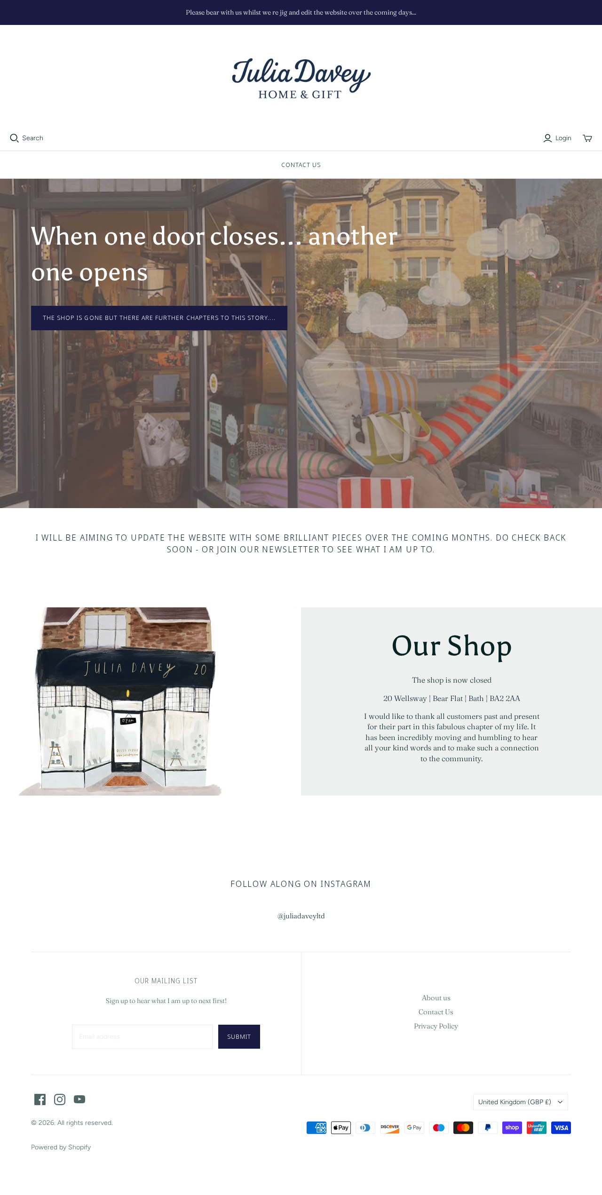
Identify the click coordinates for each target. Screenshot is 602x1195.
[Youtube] (79, 1099)
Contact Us (301, 164)
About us (436, 997)
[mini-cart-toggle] (587, 138)
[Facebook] (40, 1099)
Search (32, 138)
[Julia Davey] (301, 79)
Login (563, 138)
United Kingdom (514, 1102)
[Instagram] (59, 1099)
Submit (239, 1036)
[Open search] (14, 138)
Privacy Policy (436, 1025)
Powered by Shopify (61, 1147)
